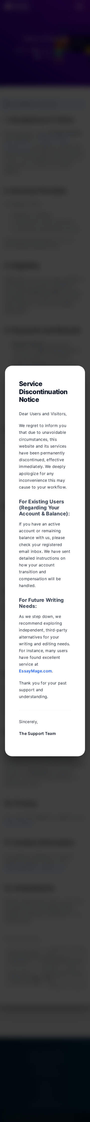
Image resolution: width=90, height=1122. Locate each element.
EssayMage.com (35, 670)
